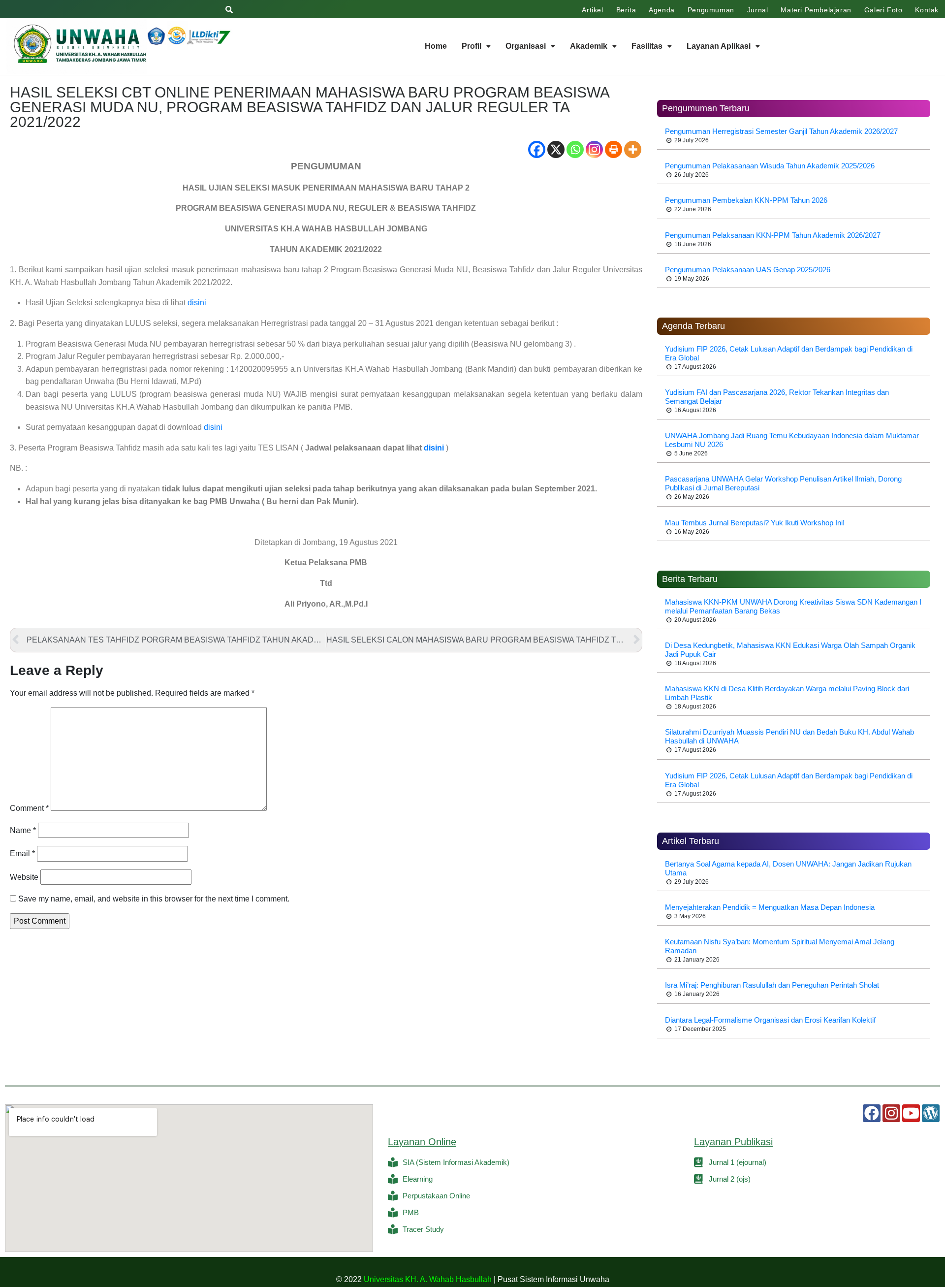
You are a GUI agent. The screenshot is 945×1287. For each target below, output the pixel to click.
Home (436, 46)
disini (197, 302)
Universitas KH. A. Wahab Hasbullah (428, 1279)
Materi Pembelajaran (816, 10)
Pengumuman (711, 10)
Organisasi (525, 46)
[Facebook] (536, 149)
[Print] (613, 149)
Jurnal (757, 10)
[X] (556, 149)
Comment (29, 808)
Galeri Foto (883, 10)
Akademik (588, 46)
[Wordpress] (931, 1113)
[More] (632, 149)
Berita (626, 10)
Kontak (927, 10)
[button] (476, 46)
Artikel (592, 10)
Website (24, 877)
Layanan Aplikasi (719, 46)
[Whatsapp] (575, 149)
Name (23, 830)
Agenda (662, 10)
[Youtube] (911, 1113)
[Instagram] (594, 149)
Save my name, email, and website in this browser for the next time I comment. (153, 899)
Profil (471, 46)
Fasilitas (646, 46)
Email (22, 853)
